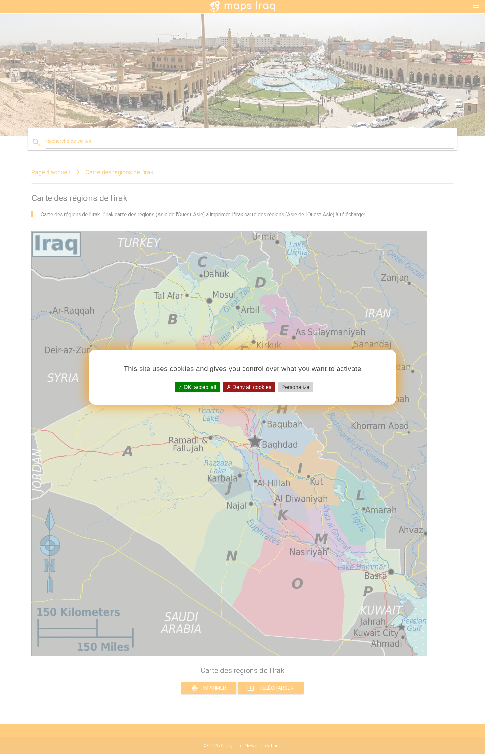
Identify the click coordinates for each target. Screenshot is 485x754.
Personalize (295, 387)
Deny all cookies (251, 387)
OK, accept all (199, 387)
